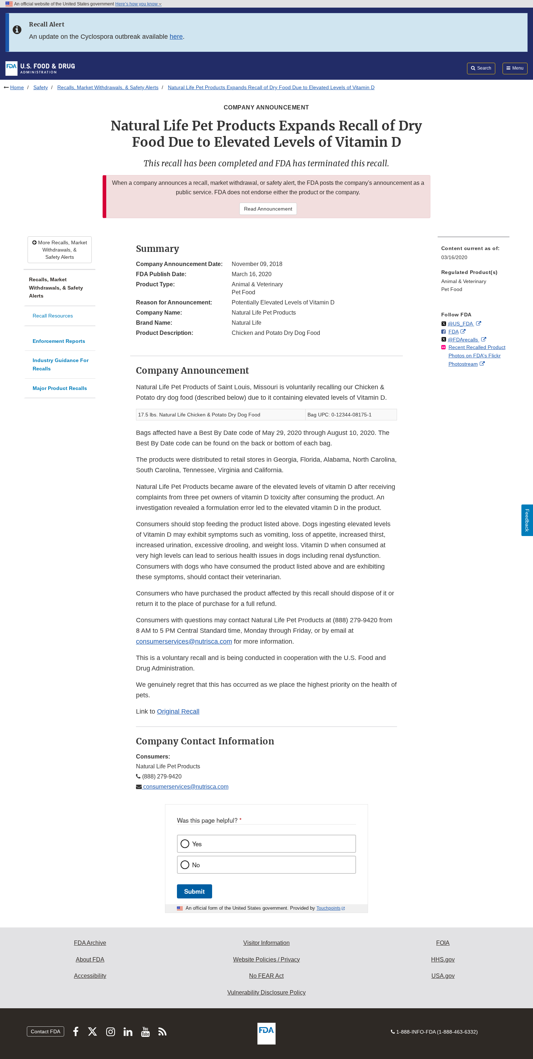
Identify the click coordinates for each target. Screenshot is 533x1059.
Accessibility (90, 976)
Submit (194, 891)
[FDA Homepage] (40, 68)
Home (17, 87)
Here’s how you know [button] (137, 4)
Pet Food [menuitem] (451, 289)
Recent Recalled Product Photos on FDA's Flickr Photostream (477, 355)
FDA (454, 332)
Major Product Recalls (60, 388)
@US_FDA (461, 324)
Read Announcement (268, 209)
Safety (40, 87)
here (176, 36)
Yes (197, 843)
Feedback (527, 520)
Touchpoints (328, 908)
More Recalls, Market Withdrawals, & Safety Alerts (62, 250)
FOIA (443, 943)
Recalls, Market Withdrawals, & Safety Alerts (107, 87)
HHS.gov (443, 959)
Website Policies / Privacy (266, 959)
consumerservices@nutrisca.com (184, 641)
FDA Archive (90, 943)
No (196, 864)
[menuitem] (473, 255)
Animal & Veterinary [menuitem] (463, 281)
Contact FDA (45, 1031)
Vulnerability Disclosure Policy (266, 992)
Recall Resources (53, 316)
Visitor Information (266, 943)
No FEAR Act (266, 976)
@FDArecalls (463, 339)
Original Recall (178, 711)
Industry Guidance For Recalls (60, 364)
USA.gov (443, 976)
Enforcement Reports (59, 341)
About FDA (90, 959)
